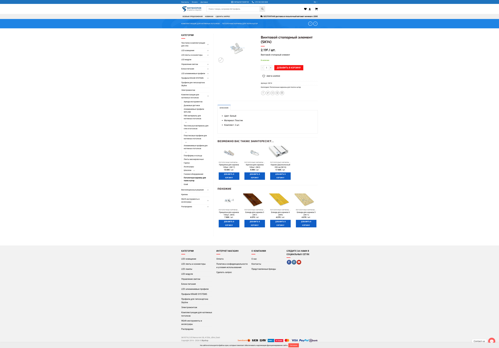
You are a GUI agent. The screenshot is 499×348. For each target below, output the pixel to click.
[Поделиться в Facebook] (263, 93)
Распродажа (186, 207)
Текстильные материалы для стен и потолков (196, 127)
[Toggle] (208, 44)
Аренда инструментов (193, 102)
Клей (186, 184)
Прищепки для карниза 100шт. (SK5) (229, 213)
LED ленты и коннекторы (192, 55)
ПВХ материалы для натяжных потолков (192, 117)
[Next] (318, 212)
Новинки (209, 16)
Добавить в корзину (289, 68)
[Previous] (218, 212)
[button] (309, 9)
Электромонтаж (188, 90)
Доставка (204, 2)
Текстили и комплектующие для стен (193, 44)
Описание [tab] (224, 108)
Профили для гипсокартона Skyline (193, 84)
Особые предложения (193, 16)
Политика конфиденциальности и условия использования (232, 266)
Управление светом (189, 64)
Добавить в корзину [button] (229, 176)
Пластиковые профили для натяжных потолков (195, 137)
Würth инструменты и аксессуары (190, 200)
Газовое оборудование (193, 174)
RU (315, 2)
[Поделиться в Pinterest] (277, 93)
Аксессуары (189, 167)
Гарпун (187, 163)
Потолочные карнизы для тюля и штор (240, 24)
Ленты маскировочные (194, 159)
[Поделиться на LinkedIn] (282, 93)
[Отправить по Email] (272, 93)
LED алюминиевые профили (193, 73)
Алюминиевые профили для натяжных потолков (196, 147)
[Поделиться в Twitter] (268, 93)
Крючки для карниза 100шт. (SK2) (255, 166)
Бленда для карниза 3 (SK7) (254, 213)
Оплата (195, 2)
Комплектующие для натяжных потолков (200, 24)
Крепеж (184, 194)
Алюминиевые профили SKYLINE (194, 110)
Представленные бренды (263, 269)
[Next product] (310, 24)
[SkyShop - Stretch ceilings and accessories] (192, 9)
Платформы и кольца (193, 156)
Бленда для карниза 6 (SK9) (280, 213)
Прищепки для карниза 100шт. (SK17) (229, 166)
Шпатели (187, 170)
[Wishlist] (305, 9)
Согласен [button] (293, 345)
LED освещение (187, 50)
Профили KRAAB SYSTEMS (192, 78)
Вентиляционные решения (192, 190)
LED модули (186, 59)
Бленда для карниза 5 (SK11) (306, 213)
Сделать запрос (223, 16)
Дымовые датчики (192, 105)
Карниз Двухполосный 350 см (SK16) (280, 166)
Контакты (185, 2)
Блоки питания (187, 69)
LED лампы (186, 269)
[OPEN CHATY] (491, 341)
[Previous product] (315, 24)
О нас (254, 259)
